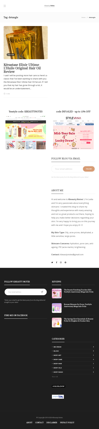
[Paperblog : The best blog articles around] (58, 396)
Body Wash (74, 372)
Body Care (74, 359)
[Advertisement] (26, 173)
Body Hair (74, 363)
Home (83, 17)
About (29, 422)
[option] (73, 309)
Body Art (74, 355)
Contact (39, 422)
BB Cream (74, 347)
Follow (89, 169)
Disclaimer (51, 422)
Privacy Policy (67, 422)
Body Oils (74, 368)
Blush (74, 351)
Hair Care (11, 54)
